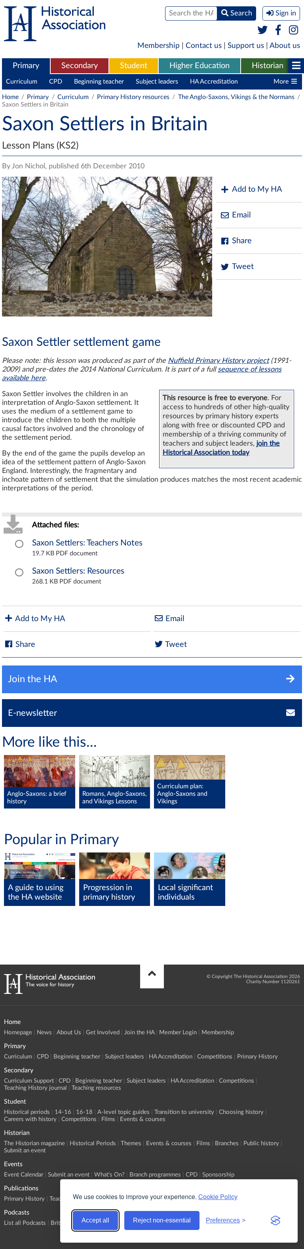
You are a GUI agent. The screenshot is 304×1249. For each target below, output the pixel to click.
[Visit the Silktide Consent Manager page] (275, 1220)
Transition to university (184, 1112)
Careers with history (30, 1119)
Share (242, 241)
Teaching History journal (35, 1088)
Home (10, 97)
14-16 (63, 1112)
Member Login (178, 1032)
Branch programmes (155, 1175)
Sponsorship (218, 1175)
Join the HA (139, 1032)
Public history (261, 1143)
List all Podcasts (25, 1223)
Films (108, 1119)
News (44, 1032)
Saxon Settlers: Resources (78, 571)
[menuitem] (26, 66)
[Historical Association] (54, 37)
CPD (55, 81)
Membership (158, 46)
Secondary (79, 66)
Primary (26, 66)
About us (285, 46)
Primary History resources (133, 97)
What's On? (109, 1175)
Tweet (243, 267)
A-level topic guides (123, 1112)
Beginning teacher (99, 81)
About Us (69, 1032)
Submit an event (25, 1151)
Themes (131, 1143)
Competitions (214, 1057)
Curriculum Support (29, 1081)
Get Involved (103, 1032)
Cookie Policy (218, 1196)
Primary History (257, 1057)
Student (133, 66)
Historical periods (27, 1112)
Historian (267, 66)
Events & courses (142, 1119)
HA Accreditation (214, 81)
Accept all (95, 1220)
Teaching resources (96, 1088)
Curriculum (21, 81)
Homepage (18, 1032)
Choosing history (241, 1112)
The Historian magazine (34, 1143)
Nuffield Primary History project (218, 360)
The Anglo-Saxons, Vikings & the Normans (236, 97)
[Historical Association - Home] (49, 992)
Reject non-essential (162, 1220)
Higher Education (199, 66)
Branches (227, 1143)
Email (241, 215)
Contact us (204, 46)
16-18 (84, 1112)
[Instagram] (293, 30)
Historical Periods (93, 1143)
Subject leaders (157, 81)
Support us (246, 46)
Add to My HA (257, 189)
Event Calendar (23, 1175)
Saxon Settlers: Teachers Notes (87, 543)
